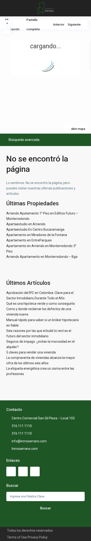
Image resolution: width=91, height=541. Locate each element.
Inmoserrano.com (25, 449)
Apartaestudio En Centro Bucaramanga (35, 229)
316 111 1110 (22, 426)
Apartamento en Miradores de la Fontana (36, 235)
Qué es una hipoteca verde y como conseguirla (40, 303)
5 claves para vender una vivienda (31, 352)
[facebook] (11, 471)
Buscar (45, 508)
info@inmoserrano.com (29, 441)
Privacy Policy (38, 537)
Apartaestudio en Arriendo (26, 224)
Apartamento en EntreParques (29, 240)
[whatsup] (23, 471)
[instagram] (35, 471)
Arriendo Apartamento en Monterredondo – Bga (41, 257)
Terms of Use (17, 537)
